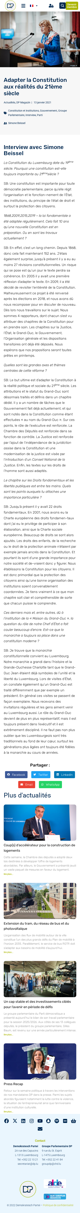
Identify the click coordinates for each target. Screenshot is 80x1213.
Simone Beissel (16, 123)
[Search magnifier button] (62, 5)
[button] (16, 774)
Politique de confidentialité (58, 1205)
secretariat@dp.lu (28, 1163)
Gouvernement (48, 110)
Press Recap (13, 1084)
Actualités (9, 102)
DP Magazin (23, 102)
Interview (30, 115)
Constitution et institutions (23, 110)
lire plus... (8, 874)
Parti (40, 115)
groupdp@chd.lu (51, 1163)
